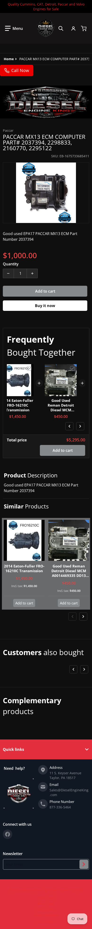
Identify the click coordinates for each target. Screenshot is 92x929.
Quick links (13, 749)
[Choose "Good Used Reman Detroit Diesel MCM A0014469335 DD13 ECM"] (72, 368)
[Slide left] (69, 426)
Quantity (11, 264)
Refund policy (46, 903)
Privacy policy (46, 897)
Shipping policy (46, 909)
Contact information (46, 915)
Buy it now (45, 305)
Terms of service (46, 921)
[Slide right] (80, 426)
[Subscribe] (83, 864)
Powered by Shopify (70, 890)
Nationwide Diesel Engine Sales (38, 890)
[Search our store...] (61, 28)
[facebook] (7, 834)
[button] (14, 28)
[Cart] (84, 28)
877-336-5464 (60, 807)
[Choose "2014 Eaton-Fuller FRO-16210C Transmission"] (29, 368)
